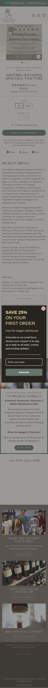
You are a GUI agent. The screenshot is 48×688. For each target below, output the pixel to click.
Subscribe (24, 372)
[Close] (43, 308)
